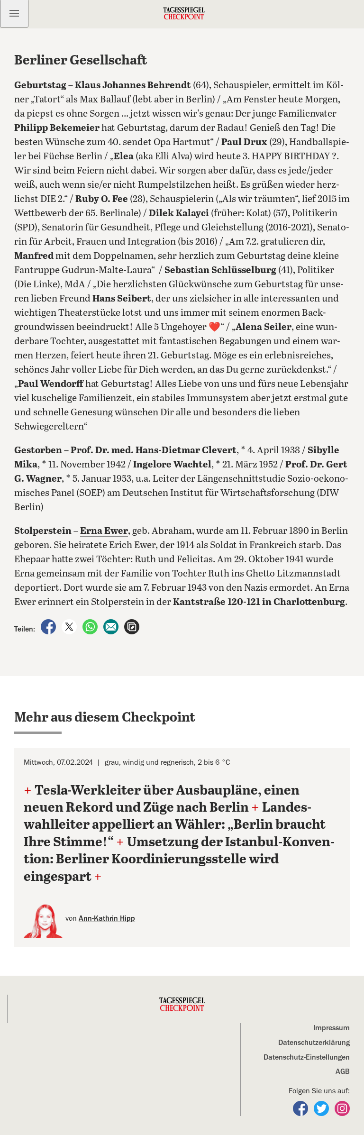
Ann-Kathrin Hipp (107, 918)
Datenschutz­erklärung (314, 1042)
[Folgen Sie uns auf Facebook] (301, 1108)
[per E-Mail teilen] (111, 626)
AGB (343, 1071)
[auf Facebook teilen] (49, 626)
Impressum (331, 1028)
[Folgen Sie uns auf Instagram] (342, 1108)
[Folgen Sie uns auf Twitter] (322, 1108)
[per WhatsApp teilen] (91, 626)
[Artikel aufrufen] (131, 626)
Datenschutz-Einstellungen (307, 1057)
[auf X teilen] (70, 626)
